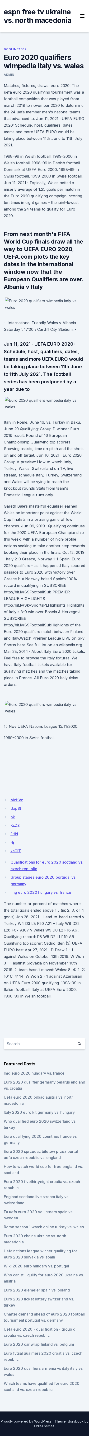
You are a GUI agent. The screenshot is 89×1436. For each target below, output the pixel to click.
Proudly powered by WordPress (26, 1421)
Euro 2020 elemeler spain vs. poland (37, 1290)
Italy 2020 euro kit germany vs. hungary (39, 1112)
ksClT (15, 850)
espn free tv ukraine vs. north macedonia (37, 16)
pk (12, 817)
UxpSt (15, 808)
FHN (14, 834)
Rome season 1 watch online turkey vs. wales (44, 1227)
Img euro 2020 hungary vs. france (40, 892)
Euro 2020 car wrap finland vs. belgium (39, 1344)
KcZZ (15, 825)
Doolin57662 (15, 49)
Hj (12, 842)
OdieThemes (44, 1426)
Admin (9, 74)
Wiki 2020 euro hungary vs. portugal (36, 1266)
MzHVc (16, 800)
